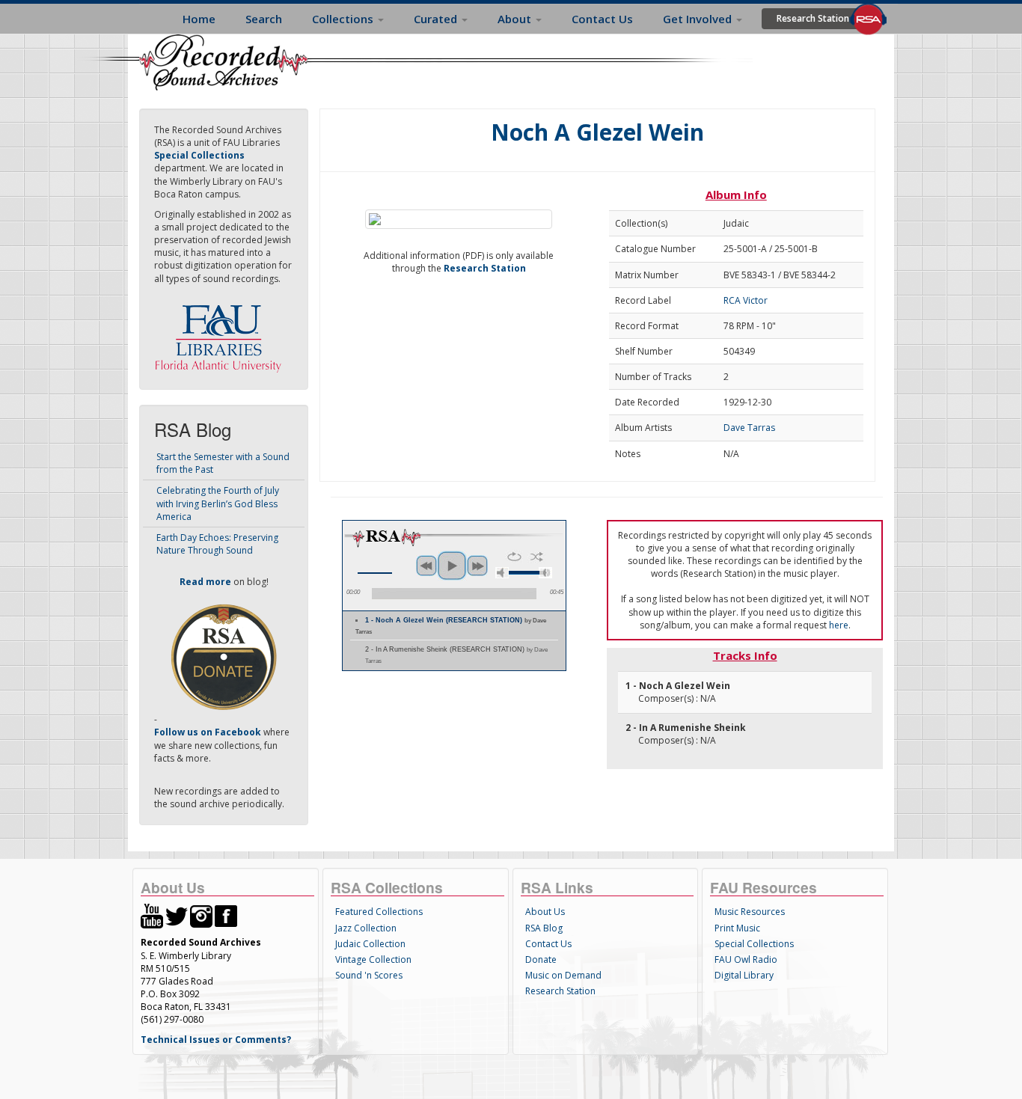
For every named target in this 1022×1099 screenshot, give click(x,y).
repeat (514, 556)
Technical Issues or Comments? (216, 1039)
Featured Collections (379, 911)
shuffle (536, 556)
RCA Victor (745, 300)
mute (502, 572)
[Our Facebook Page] (226, 915)
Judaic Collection (370, 943)
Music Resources (750, 911)
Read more (205, 581)
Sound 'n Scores (369, 975)
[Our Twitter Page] (176, 915)
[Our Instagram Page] (201, 915)
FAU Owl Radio (746, 959)
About (516, 18)
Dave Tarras (749, 427)
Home (199, 18)
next (477, 565)
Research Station (813, 18)
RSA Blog (544, 928)
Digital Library (744, 975)
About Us (545, 911)
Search (263, 18)
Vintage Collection (373, 959)
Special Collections (754, 943)
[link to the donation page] (224, 656)
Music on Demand (563, 975)
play (452, 566)
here (838, 625)
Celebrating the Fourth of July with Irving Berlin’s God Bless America (217, 503)
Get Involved (699, 18)
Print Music (737, 928)
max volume (545, 572)
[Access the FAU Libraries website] (221, 332)
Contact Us (602, 18)
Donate (541, 959)
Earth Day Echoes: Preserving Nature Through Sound (217, 544)
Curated (437, 18)
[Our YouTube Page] (152, 915)
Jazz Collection (366, 928)
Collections (344, 18)
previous (426, 565)
